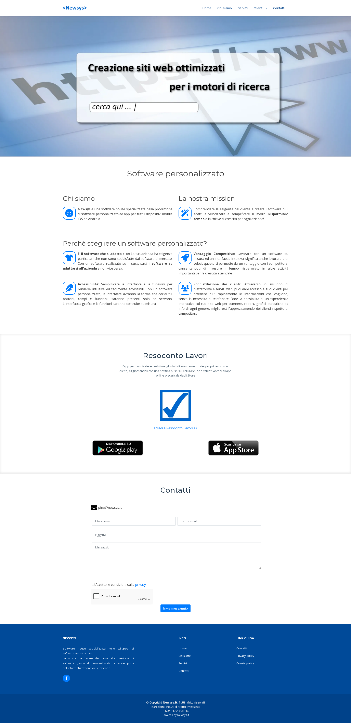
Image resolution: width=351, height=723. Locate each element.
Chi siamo (224, 8)
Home (206, 8)
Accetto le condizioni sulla (120, 584)
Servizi (243, 8)
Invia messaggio (175, 608)
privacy (140, 584)
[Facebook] (66, 678)
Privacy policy (245, 656)
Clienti (258, 8)
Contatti (279, 8)
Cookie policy (245, 663)
